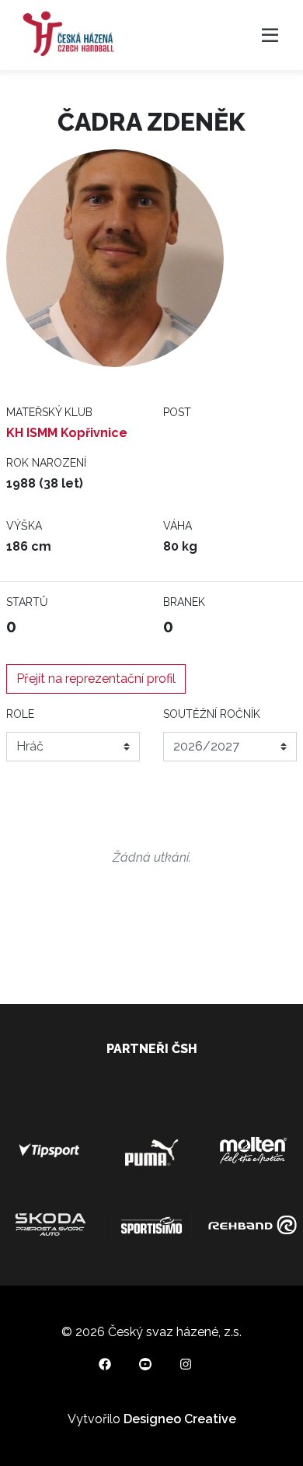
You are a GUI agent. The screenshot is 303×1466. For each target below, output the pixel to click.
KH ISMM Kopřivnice (66, 432)
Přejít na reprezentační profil (96, 678)
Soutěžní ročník (211, 714)
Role (20, 714)
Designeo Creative (180, 1419)
